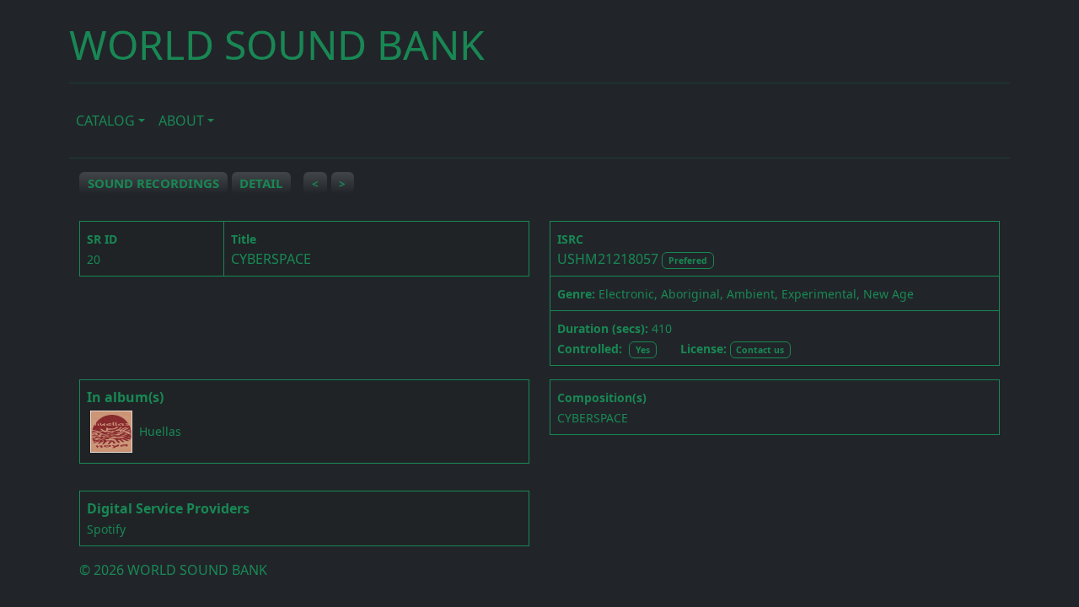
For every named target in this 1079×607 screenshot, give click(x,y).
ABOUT (181, 120)
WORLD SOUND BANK (277, 44)
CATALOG (105, 120)
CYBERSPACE (592, 418)
